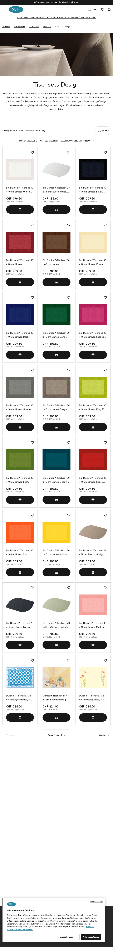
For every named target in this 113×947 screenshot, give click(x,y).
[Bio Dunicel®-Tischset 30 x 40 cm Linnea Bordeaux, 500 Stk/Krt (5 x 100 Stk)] (20, 242)
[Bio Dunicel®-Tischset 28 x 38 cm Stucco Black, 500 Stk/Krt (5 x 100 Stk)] (20, 605)
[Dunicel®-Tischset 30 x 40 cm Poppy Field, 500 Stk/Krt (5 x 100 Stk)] (93, 677)
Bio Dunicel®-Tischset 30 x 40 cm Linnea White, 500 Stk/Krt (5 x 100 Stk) (19, 190)
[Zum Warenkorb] (109, 9)
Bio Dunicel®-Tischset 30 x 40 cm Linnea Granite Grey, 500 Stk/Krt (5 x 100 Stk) (19, 408)
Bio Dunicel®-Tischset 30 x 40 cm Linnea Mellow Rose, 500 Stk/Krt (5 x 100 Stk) (92, 625)
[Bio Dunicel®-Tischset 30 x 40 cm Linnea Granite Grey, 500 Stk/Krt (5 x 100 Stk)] (20, 387)
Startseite (6, 27)
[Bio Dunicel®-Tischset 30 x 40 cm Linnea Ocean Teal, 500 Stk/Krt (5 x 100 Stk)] (56, 460)
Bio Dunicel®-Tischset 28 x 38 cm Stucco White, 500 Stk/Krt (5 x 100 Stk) (56, 190)
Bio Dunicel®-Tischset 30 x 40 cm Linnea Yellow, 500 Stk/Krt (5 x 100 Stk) (56, 553)
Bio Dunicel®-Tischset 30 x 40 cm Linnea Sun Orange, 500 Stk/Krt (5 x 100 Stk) (19, 553)
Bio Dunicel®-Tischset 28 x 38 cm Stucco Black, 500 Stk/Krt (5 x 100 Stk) (19, 625)
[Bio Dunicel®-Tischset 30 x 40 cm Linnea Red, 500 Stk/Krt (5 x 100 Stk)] (93, 460)
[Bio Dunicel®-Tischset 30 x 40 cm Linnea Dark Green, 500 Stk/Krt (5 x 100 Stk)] (56, 315)
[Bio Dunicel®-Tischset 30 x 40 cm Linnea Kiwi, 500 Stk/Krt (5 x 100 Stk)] (93, 387)
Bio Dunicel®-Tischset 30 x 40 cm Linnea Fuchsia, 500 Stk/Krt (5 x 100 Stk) (92, 335)
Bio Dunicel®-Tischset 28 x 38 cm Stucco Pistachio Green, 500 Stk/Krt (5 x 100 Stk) (56, 625)
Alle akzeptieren (91, 937)
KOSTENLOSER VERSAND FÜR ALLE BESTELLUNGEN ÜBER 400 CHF (56, 18)
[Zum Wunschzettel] (102, 9)
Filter (12, 123)
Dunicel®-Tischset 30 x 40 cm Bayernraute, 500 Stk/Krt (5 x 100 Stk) (19, 698)
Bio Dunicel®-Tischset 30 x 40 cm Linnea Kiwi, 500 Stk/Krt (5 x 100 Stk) (92, 408)
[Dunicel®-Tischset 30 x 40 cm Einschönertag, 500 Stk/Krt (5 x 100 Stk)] (56, 677)
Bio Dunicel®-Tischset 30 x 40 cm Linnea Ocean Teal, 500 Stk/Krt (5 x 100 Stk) (56, 480)
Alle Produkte (19, 27)
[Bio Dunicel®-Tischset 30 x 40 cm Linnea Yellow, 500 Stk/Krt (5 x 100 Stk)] (56, 532)
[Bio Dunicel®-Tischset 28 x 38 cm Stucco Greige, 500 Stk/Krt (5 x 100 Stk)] (93, 532)
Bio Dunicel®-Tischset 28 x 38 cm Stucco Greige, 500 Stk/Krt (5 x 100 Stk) (92, 553)
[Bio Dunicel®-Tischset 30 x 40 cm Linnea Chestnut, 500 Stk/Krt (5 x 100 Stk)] (56, 242)
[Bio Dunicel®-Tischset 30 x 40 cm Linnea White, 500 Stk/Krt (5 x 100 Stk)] (20, 170)
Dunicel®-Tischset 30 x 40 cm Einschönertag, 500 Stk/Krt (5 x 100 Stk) (56, 698)
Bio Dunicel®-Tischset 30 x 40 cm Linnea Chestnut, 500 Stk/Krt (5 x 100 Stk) (56, 262)
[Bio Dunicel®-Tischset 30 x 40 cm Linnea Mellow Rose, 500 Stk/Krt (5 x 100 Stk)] (93, 605)
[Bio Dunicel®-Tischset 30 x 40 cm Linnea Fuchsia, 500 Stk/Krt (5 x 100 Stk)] (93, 315)
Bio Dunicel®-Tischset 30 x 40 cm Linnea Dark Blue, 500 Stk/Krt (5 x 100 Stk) (19, 335)
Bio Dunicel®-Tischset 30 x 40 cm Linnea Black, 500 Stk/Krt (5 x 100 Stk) (92, 190)
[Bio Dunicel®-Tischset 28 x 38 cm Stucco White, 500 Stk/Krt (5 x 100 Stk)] (56, 170)
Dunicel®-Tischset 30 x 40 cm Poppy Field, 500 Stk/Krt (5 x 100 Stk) (91, 698)
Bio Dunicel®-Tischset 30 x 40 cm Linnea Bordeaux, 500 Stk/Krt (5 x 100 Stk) (19, 262)
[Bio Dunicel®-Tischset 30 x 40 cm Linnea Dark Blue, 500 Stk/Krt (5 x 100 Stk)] (20, 315)
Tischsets (47, 27)
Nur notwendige (96, 902)
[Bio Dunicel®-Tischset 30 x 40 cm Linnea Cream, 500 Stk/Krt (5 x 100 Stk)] (93, 242)
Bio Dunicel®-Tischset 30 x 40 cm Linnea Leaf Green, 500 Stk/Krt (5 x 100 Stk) (19, 480)
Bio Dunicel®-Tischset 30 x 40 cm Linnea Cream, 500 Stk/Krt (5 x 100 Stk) (92, 262)
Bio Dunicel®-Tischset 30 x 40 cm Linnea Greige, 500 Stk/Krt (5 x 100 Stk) (56, 408)
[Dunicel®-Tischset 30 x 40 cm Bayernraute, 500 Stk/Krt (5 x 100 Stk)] (20, 677)
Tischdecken (34, 27)
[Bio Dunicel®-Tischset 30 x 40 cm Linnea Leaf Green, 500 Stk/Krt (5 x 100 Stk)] (20, 460)
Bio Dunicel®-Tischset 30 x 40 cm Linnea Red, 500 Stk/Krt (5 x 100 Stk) (92, 480)
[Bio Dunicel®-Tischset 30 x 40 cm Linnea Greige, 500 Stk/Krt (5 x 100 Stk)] (56, 387)
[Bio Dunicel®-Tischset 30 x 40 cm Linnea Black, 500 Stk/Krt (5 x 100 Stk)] (93, 170)
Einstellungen (66, 937)
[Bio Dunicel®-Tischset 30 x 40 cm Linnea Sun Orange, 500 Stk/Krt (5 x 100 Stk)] (20, 532)
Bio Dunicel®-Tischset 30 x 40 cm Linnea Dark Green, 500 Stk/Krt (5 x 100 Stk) (56, 335)
